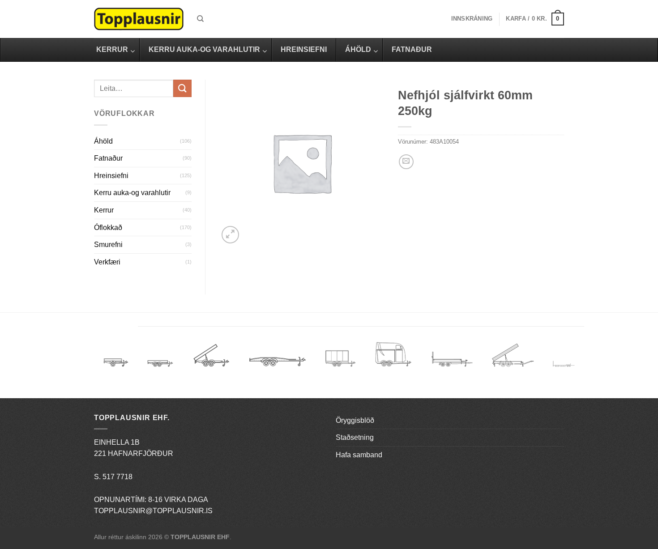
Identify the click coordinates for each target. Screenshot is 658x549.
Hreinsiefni (111, 175)
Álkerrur (115, 358)
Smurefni (108, 244)
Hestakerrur (393, 358)
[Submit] (182, 88)
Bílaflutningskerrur (277, 358)
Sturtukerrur (211, 358)
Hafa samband (359, 455)
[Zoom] (230, 234)
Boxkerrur (340, 358)
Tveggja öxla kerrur (160, 370)
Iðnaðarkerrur (512, 358)
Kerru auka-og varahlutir (132, 192)
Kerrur (104, 210)
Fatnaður (108, 158)
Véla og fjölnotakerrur (452, 364)
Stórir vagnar (564, 364)
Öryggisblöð (355, 420)
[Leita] (200, 18)
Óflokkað (108, 227)
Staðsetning (355, 437)
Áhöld (103, 141)
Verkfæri (107, 262)
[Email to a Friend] (406, 161)
